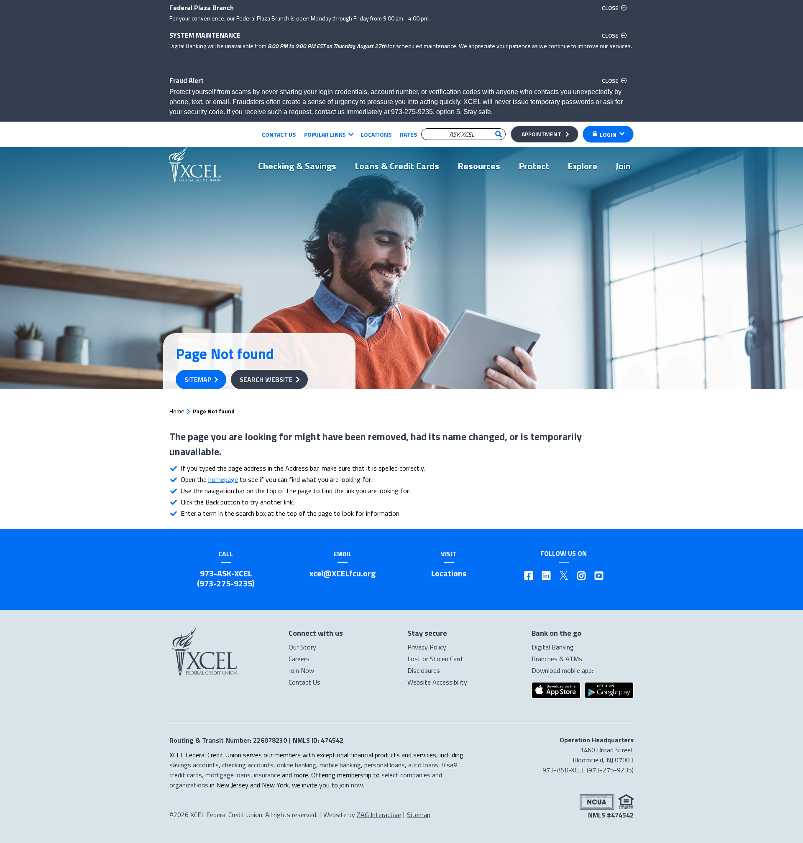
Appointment (541, 134)
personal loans (384, 765)
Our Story (302, 647)
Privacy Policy (426, 647)
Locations (376, 134)
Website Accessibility (437, 682)
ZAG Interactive (379, 815)
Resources (479, 166)
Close (615, 7)
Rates (408, 134)
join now (351, 785)
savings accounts (194, 765)
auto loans (423, 765)
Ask (498, 134)
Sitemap (197, 379)
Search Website (266, 379)
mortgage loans (228, 775)
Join (623, 166)
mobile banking (340, 765)
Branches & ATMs (557, 659)
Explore (582, 166)
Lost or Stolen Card (434, 659)
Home (176, 411)
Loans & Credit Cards (397, 166)
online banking (296, 765)
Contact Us (279, 134)
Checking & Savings (297, 166)
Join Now (301, 670)
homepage (223, 479)
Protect (534, 166)
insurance (267, 775)
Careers (299, 659)
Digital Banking (553, 647)
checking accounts (248, 765)
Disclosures (423, 670)
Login (608, 134)
